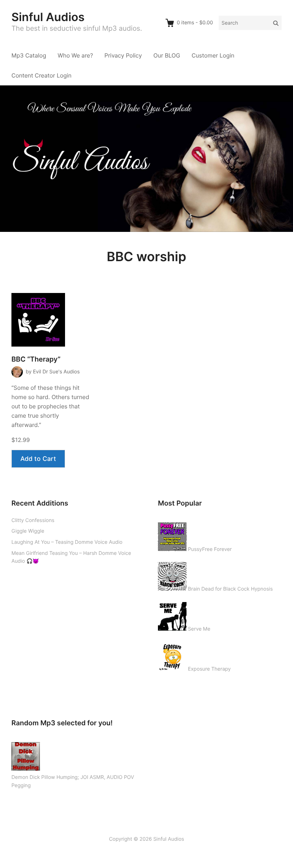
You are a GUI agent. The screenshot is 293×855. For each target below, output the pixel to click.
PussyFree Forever (210, 549)
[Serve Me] (172, 614)
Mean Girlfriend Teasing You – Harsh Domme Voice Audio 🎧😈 (71, 557)
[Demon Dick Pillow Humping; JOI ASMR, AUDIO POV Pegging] (25, 755)
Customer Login (213, 55)
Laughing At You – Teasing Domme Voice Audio (67, 542)
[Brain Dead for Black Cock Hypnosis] (172, 574)
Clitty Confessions (32, 520)
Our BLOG (166, 55)
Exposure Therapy (209, 669)
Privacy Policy (123, 55)
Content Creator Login (41, 75)
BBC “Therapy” (35, 359)
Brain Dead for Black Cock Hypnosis (230, 589)
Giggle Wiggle (27, 531)
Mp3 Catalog (28, 55)
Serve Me (199, 629)
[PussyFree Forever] (172, 535)
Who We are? (75, 55)
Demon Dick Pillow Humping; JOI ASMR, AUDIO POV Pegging (72, 781)
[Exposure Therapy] (172, 654)
